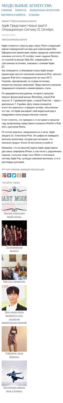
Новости (20, 9)
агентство (15, 169)
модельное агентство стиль (32, 169)
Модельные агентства (27, 5)
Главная (6, 9)
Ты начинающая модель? (14, 249)
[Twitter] (14, 175)
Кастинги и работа (13, 14)
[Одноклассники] (19, 175)
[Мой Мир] (24, 175)
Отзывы (34, 14)
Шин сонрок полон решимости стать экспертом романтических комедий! (14, 317)
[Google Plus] (4, 175)
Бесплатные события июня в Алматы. (14, 389)
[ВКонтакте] (9, 175)
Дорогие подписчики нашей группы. (14, 215)
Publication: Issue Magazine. (14, 355)
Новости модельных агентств (23, 21)
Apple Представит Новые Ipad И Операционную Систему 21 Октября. (28, 28)
